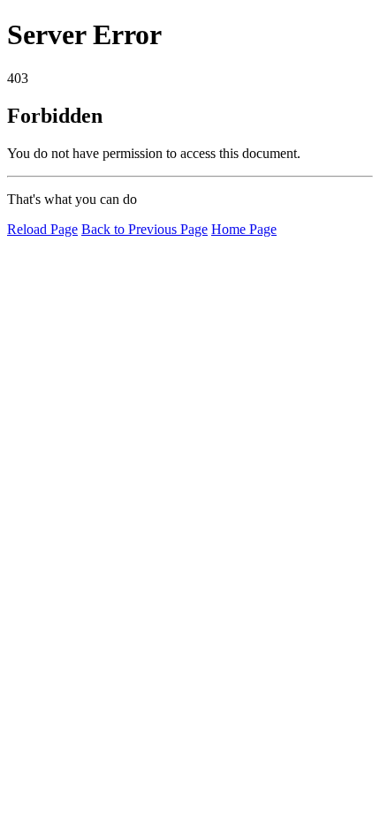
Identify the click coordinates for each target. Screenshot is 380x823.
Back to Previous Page (144, 229)
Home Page (244, 229)
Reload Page (42, 229)
